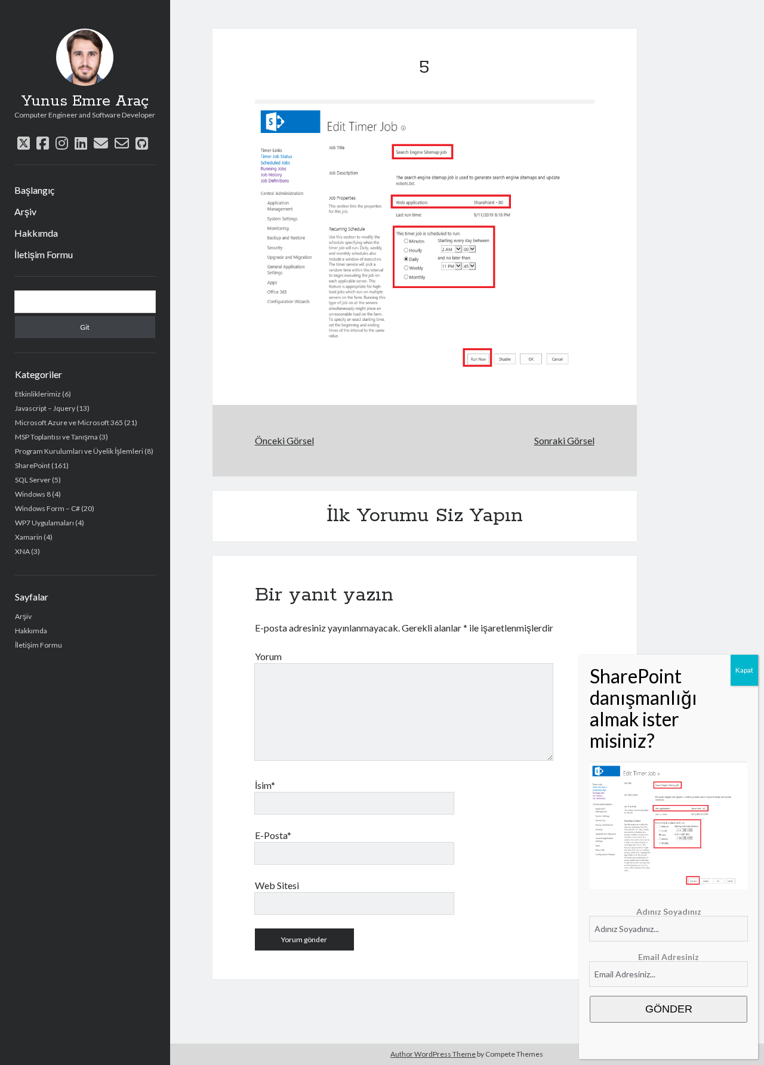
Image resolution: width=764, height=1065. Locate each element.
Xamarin (28, 536)
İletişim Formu (43, 254)
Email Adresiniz (668, 957)
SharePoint (32, 465)
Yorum (268, 656)
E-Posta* (273, 835)
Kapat (744, 669)
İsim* (265, 785)
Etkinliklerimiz (38, 393)
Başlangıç (34, 190)
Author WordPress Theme (433, 1053)
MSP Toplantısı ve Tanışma (56, 436)
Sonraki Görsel (564, 440)
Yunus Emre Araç (85, 101)
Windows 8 (33, 494)
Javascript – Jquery (45, 408)
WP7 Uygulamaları (44, 522)
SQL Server (33, 479)
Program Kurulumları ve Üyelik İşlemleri (79, 451)
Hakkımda (36, 233)
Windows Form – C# (47, 508)
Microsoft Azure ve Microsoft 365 (69, 422)
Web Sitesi (277, 885)
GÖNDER (668, 1009)
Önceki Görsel (284, 440)
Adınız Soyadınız (668, 911)
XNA (22, 551)
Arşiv (25, 211)
